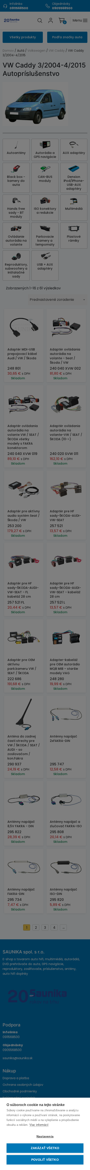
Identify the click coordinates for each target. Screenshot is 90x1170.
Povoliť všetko (45, 1159)
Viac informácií (38, 1124)
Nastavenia (45, 1136)
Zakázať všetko (45, 1148)
